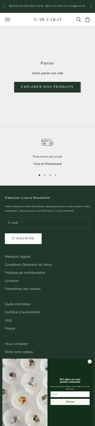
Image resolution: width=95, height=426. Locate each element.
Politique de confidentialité (25, 272)
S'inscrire (23, 238)
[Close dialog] (90, 362)
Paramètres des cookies (23, 288)
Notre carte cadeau (19, 352)
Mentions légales (18, 256)
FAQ (8, 320)
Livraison (12, 280)
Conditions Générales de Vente (28, 264)
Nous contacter (16, 343)
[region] (47, 152)
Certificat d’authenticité (22, 312)
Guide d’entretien (17, 304)
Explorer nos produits (47, 87)
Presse (10, 328)
